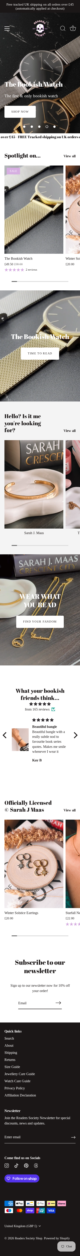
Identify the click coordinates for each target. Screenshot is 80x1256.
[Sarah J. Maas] (33, 484)
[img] (40, 704)
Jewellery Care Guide (19, 1074)
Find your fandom (40, 621)
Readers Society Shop (28, 1238)
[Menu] (7, 28)
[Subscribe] (58, 1003)
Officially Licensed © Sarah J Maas (28, 806)
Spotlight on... (22, 155)
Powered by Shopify (57, 1238)
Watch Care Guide (17, 1081)
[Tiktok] (16, 1165)
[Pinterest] (26, 1165)
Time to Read (40, 353)
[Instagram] (6, 1165)
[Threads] (36, 1165)
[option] (40, 66)
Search (9, 1038)
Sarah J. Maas (34, 533)
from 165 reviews (37, 709)
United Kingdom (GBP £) (20, 1226)
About (8, 1045)
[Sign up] (73, 1137)
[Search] (63, 29)
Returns (9, 1060)
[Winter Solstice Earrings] (33, 864)
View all (70, 156)
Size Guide (12, 1067)
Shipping (10, 1052)
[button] (24, 126)
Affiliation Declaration (20, 1095)
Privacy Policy (14, 1088)
